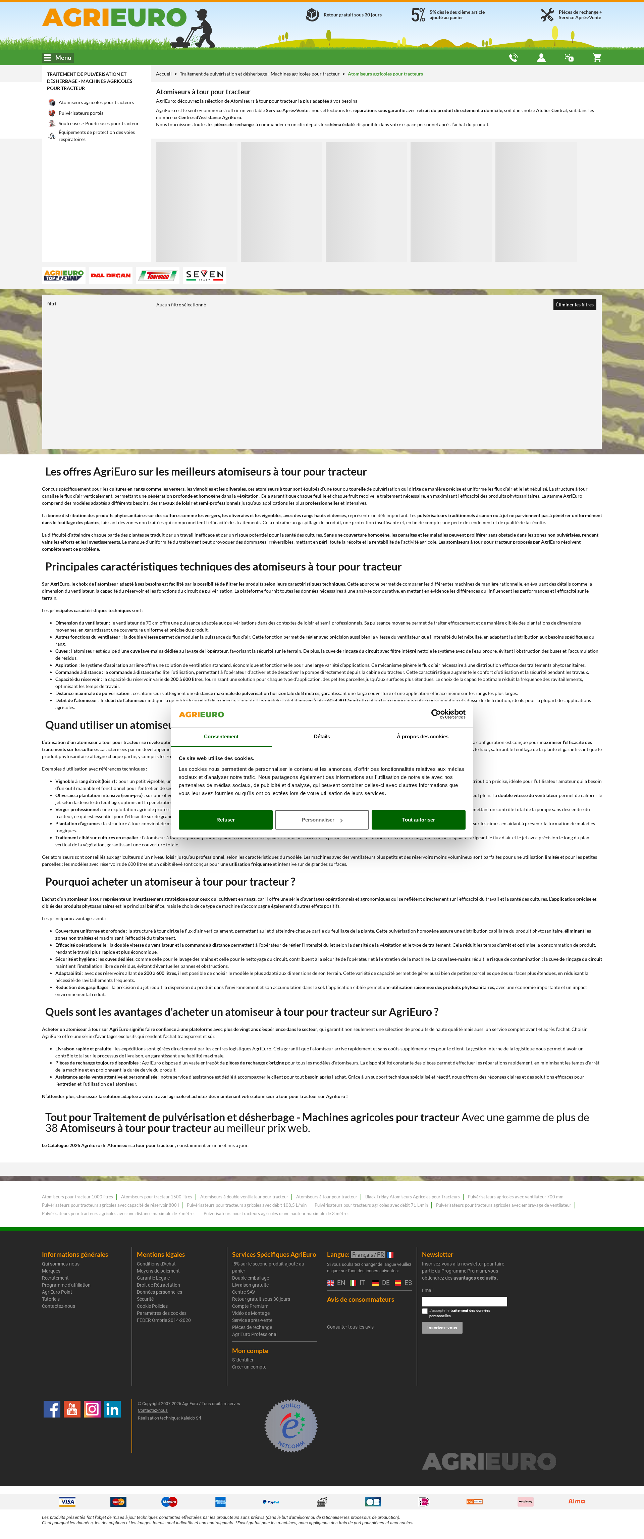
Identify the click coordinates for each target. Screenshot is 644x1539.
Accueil (164, 74)
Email (427, 1290)
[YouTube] (72, 1426)
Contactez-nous (58, 1306)
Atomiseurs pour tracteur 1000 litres (77, 1196)
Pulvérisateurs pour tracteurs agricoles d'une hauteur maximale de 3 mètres (277, 1213)
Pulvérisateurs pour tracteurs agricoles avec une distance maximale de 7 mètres (119, 1213)
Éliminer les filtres (575, 304)
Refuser (225, 820)
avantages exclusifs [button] (474, 1278)
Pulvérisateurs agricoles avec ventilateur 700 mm (516, 1196)
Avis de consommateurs (360, 1299)
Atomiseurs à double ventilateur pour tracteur (244, 1196)
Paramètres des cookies (161, 1313)
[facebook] (52, 1426)
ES (407, 1283)
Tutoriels (51, 1299)
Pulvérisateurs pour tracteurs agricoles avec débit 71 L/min (371, 1205)
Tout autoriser (418, 820)
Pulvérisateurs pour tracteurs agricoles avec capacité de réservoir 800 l (110, 1205)
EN (340, 1283)
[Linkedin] (112, 1426)
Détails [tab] (322, 736)
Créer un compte (249, 1367)
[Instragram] (92, 1426)
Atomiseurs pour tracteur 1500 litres (156, 1196)
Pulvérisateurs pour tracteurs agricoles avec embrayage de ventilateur (503, 1205)
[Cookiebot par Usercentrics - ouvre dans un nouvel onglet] (436, 714)
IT (361, 1283)
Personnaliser (318, 820)
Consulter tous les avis (350, 1327)
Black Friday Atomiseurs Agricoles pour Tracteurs (412, 1196)
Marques (51, 1271)
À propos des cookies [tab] (422, 736)
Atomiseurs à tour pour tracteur (326, 1196)
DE (385, 1283)
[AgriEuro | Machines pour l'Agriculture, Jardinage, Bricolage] (132, 17)
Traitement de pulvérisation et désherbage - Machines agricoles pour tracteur (89, 81)
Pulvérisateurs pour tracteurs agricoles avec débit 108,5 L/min (247, 1205)
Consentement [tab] (221, 736)
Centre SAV (243, 1292)
